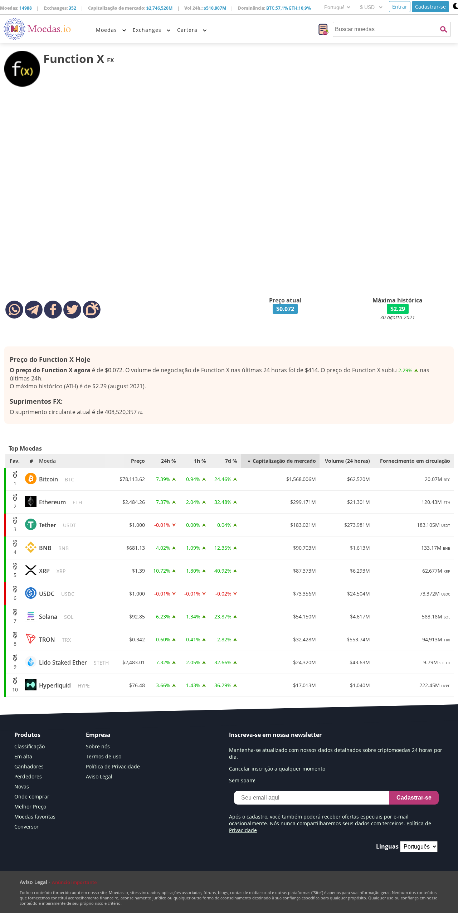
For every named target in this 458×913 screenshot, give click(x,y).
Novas (21, 786)
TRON (55, 640)
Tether (57, 525)
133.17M (435, 547)
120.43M (436, 502)
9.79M (436, 662)
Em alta (23, 756)
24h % (168, 460)
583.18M (436, 616)
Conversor (26, 826)
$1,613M (360, 547)
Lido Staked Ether (74, 662)
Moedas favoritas (34, 816)
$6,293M (360, 570)
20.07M (437, 479)
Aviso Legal (99, 776)
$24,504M (358, 593)
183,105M (433, 524)
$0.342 (137, 639)
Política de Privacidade (113, 766)
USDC (56, 594)
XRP (52, 571)
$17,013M (304, 685)
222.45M (434, 685)
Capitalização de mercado (284, 460)
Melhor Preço (30, 806)
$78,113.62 (132, 479)
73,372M (435, 593)
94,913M (436, 639)
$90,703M (304, 547)
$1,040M (360, 685)
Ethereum (60, 502)
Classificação (29, 746)
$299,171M (303, 502)
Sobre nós (98, 746)
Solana (56, 617)
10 (15, 689)
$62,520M (358, 479)
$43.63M (360, 662)
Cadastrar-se (430, 6)
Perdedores (28, 776)
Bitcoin (56, 479)
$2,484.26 (133, 502)
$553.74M (358, 639)
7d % (231, 460)
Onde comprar (31, 796)
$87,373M (304, 570)
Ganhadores (29, 766)
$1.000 (137, 524)
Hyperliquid (64, 685)
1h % (200, 460)
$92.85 (137, 616)
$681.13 (135, 547)
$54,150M (304, 616)
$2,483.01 (133, 662)
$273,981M (357, 524)
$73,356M (304, 593)
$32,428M (304, 639)
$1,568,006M (301, 479)
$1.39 (138, 570)
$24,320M (304, 662)
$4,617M (360, 616)
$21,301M (358, 502)
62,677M (436, 570)
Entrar (399, 6)
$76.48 (137, 685)
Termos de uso (103, 756)
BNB (54, 548)
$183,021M (303, 524)
